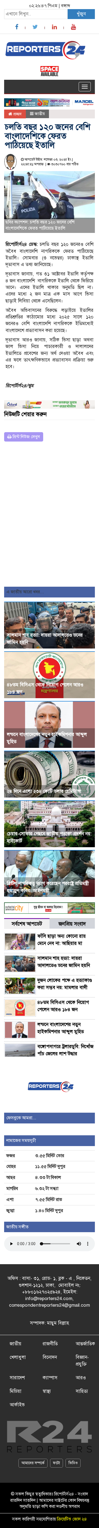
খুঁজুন (81, 14)
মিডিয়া (15, 1391)
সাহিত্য (82, 1391)
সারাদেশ (17, 1378)
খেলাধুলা (18, 1357)
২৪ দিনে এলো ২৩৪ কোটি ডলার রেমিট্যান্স (44, 791)
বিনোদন (50, 1357)
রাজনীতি (50, 1344)
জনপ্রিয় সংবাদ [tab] (72, 924)
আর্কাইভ (17, 1405)
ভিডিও (73, 1463)
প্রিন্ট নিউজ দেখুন (26, 437)
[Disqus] (49, 516)
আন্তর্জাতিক (85, 1344)
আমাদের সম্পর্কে (33, 1463)
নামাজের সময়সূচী (21, 1140)
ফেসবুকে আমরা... (21, 1118)
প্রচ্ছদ (17, 113)
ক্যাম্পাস (50, 1378)
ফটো (56, 1463)
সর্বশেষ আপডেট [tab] (27, 924)
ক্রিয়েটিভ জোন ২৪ (72, 1519)
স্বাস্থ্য (47, 1391)
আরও (81, 1378)
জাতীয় (40, 113)
